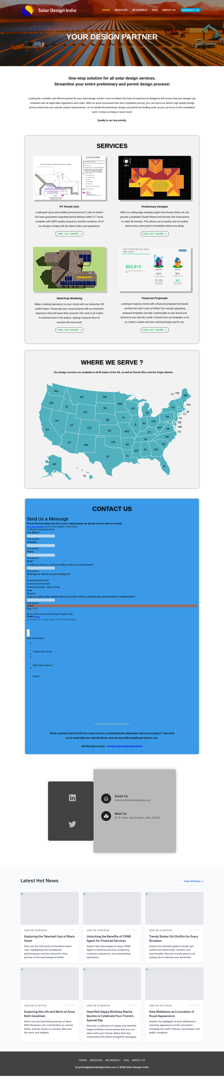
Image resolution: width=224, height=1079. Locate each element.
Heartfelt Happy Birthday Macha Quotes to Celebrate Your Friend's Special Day (110, 1016)
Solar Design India (57, 10)
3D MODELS (139, 10)
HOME (106, 10)
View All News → (193, 881)
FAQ (154, 10)
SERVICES (121, 10)
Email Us (121, 796)
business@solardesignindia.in (124, 746)
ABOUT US (169, 10)
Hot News (69, 930)
